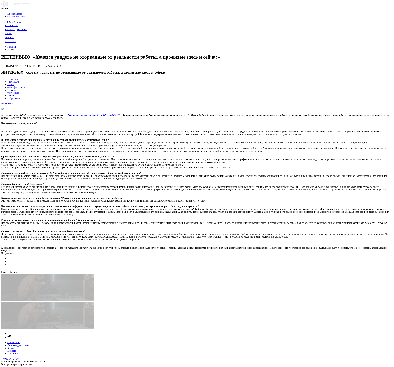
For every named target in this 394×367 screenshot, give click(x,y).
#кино (10, 84)
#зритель (12, 95)
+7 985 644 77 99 (10, 358)
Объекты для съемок (18, 345)
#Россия (11, 90)
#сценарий (13, 79)
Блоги (10, 348)
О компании (13, 342)
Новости (11, 350)
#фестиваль (13, 81)
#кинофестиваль (16, 87)
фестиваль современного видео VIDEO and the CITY (95, 115)
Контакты (12, 353)
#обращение (13, 98)
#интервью (13, 92)
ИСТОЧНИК (8, 103)
